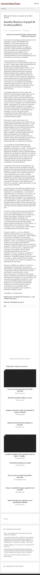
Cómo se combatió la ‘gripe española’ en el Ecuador (20, 489)
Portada (3, 8)
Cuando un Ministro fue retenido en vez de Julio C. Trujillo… (20, 455)
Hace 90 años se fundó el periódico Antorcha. (20, 476)
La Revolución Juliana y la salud (20, 463)
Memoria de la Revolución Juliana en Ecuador (20, 424)
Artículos (26, 30)
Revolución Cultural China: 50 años (20, 398)
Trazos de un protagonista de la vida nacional (20, 390)
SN (6, 30)
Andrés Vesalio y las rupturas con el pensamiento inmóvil (20, 501)
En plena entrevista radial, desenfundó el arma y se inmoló (20, 411)
